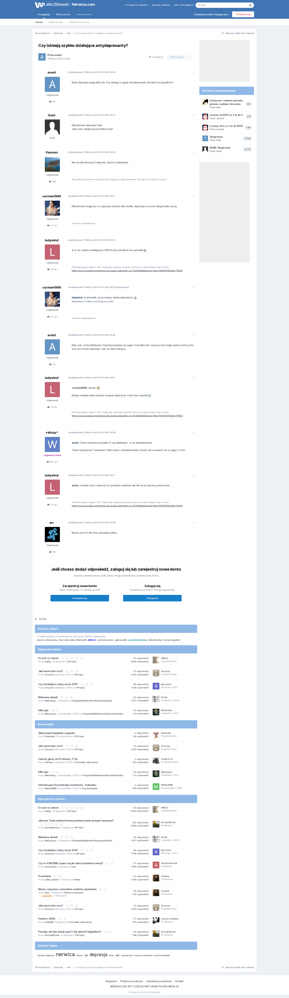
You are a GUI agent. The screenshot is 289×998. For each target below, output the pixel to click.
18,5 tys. (53, 461)
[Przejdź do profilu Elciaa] (156, 699)
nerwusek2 (51, 866)
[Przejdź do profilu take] (205, 102)
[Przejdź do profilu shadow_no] (156, 760)
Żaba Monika (155, 640)
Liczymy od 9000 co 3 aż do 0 (226, 115)
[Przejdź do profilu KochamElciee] (156, 824)
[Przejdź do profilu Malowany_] (156, 712)
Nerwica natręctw (73, 892)
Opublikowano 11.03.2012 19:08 (91, 432)
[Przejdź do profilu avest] (42, 57)
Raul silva (64, 640)
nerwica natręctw (143, 955)
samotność (127, 955)
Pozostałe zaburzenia (86, 762)
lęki (118, 955)
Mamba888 (51, 788)
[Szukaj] (250, 5)
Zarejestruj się (243, 14)
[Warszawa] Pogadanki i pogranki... (57, 733)
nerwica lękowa (45, 955)
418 (53, 552)
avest (58, 55)
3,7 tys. (53, 225)
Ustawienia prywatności (159, 981)
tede (218, 140)
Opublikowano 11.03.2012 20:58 (92, 522)
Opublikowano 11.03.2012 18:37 (91, 115)
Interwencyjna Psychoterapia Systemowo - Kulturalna (67, 785)
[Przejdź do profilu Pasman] (52, 164)
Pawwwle (50, 736)
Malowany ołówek (48, 697)
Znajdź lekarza (161, 5)
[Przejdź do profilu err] (52, 534)
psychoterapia (162, 955)
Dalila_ (48, 661)
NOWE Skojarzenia (220, 147)
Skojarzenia (216, 137)
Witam (77, 879)
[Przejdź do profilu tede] (205, 138)
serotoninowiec (105, 640)
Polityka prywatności (131, 981)
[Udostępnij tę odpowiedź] (194, 72)
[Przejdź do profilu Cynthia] (156, 878)
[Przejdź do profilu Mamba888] (156, 786)
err (52, 522)
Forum (39, 22)
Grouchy (49, 674)
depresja (98, 954)
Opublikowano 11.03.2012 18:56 (91, 335)
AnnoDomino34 (169, 863)
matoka (49, 762)
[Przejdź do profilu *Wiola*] (52, 444)
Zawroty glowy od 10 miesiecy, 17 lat (58, 759)
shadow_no (167, 759)
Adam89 (49, 922)
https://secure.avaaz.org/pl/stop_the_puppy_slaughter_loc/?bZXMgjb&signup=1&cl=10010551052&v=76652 (127, 270)
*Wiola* (52, 432)
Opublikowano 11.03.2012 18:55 (92, 287)
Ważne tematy (84, 14)
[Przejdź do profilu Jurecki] (205, 116)
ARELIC (164, 658)
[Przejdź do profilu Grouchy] (156, 673)
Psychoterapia (89, 788)
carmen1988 (51, 196)
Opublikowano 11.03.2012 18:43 (91, 152)
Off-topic (72, 661)
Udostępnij (157, 57)
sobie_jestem (52, 879)
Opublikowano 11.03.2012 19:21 (91, 475)
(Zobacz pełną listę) (94, 636)
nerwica (65, 954)
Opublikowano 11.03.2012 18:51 (91, 196)
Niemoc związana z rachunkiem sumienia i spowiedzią (67, 889)
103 (53, 101)
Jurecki (220, 118)
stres (111, 955)
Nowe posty (63, 14)
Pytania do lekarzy (136, 5)
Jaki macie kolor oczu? (51, 671)
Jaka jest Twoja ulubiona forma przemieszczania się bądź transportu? (76, 820)
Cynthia (165, 876)
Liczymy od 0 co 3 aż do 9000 (226, 126)
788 (53, 181)
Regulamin (111, 981)
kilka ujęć (43, 710)
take (72, 640)
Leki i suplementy (184, 5)
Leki (68, 58)
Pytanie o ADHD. (47, 918)
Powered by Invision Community (144, 992)
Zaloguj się (152, 598)
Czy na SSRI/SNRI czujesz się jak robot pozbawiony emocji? (71, 863)
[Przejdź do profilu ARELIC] (156, 660)
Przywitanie (45, 876)
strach (79, 955)
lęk (86, 955)
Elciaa (164, 697)
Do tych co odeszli (48, 658)
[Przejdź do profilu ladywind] (52, 252)
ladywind (52, 240)
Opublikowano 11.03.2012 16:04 (92, 72)
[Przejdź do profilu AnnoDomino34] (156, 865)
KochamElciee (52, 827)
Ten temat (237, 5)
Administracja (56, 22)
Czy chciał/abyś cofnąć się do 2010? (58, 684)
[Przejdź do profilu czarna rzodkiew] (156, 920)
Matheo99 (81, 640)
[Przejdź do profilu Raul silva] (156, 686)
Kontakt (179, 981)
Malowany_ (52, 640)
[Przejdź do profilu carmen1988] (52, 208)
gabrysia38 (121, 640)
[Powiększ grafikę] (145, 250)
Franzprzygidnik (171, 640)
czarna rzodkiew (170, 918)
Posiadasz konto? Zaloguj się (211, 14)
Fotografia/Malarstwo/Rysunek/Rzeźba (92, 700)
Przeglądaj (44, 14)
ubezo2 (41, 640)
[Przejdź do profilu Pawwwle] (156, 734)
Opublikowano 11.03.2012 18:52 (91, 240)
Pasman (52, 152)
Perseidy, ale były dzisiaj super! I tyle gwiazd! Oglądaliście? (70, 931)
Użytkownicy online (79, 22)
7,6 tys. (53, 269)
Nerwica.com (83, 4)
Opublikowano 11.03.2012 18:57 (91, 377)
